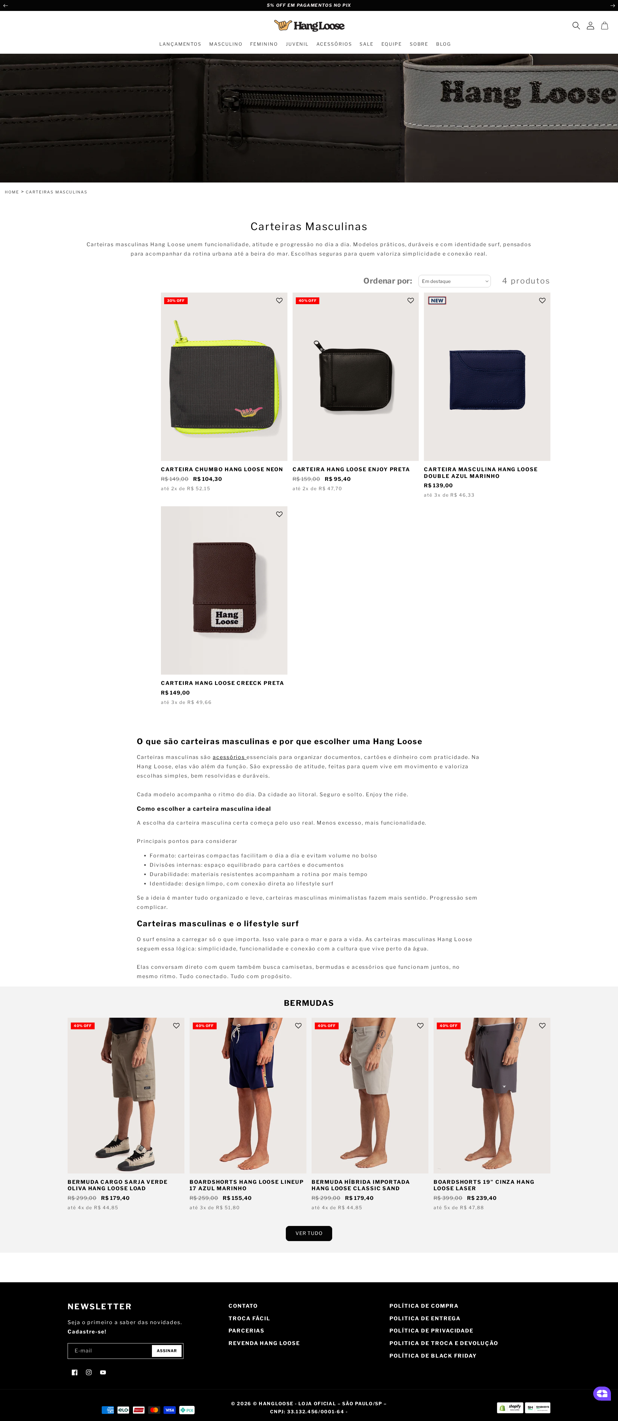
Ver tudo (309, 1233)
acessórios (230, 757)
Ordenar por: (387, 280)
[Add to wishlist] (279, 300)
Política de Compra (424, 1306)
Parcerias (247, 1331)
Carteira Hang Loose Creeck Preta (222, 683)
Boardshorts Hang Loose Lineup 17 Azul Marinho (247, 1185)
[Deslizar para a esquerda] (5, 5)
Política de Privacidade (431, 1331)
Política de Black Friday (433, 1356)
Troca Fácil (249, 1318)
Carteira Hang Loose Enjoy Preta (351, 469)
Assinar (167, 1350)
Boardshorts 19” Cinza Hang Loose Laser (484, 1185)
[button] (576, 25)
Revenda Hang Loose (264, 1343)
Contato (243, 1306)
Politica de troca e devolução (443, 1343)
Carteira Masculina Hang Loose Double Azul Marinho (481, 472)
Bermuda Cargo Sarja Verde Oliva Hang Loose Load (118, 1185)
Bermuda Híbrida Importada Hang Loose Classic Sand (361, 1185)
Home (12, 192)
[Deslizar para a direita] (612, 5)
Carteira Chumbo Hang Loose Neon (222, 469)
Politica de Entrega (424, 1318)
